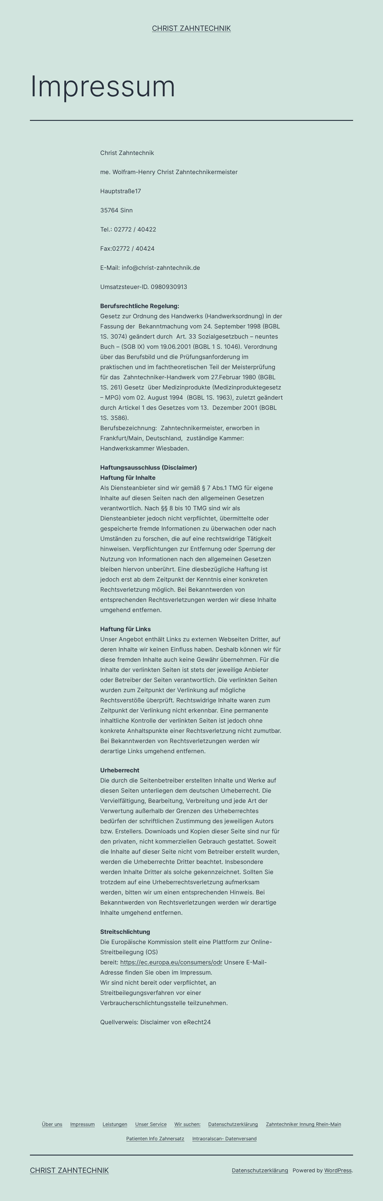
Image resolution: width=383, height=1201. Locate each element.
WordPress (338, 1170)
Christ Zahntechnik (191, 28)
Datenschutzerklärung (260, 1170)
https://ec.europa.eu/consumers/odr (171, 962)
